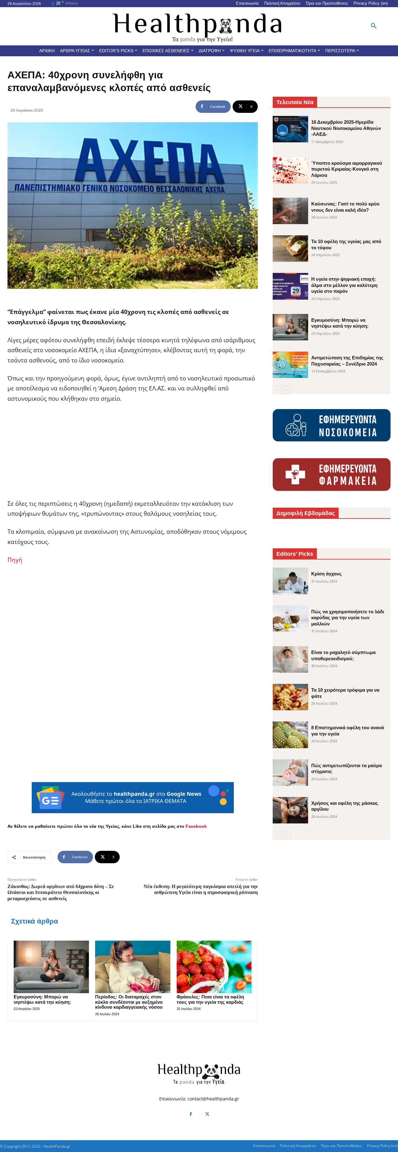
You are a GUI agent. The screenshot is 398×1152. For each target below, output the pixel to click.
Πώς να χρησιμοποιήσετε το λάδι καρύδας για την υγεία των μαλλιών (347, 617)
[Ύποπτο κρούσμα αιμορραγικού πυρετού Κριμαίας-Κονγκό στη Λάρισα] (290, 170)
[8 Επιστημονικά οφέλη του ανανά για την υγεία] (290, 734)
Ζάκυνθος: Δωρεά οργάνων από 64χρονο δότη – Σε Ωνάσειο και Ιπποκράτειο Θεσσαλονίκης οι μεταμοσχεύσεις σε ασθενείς (60, 892)
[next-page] (286, 390)
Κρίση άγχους (326, 573)
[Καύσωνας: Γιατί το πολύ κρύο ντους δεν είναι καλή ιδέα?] (290, 211)
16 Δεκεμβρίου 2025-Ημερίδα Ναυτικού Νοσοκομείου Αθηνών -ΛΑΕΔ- (346, 128)
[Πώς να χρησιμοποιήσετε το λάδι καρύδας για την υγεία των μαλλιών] (290, 619)
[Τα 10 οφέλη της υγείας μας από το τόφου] (290, 248)
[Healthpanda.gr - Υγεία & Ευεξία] (199, 26)
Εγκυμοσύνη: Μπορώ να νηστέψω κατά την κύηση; (42, 999)
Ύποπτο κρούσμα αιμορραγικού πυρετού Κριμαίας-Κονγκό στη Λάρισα (346, 169)
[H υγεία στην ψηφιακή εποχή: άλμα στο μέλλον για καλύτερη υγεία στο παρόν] (290, 286)
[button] (373, 26)
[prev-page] (276, 390)
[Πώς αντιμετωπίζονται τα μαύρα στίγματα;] (290, 772)
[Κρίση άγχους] (290, 581)
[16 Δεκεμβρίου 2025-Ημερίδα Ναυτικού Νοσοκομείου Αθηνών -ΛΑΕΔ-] (290, 129)
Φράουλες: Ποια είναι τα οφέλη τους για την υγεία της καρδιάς (210, 999)
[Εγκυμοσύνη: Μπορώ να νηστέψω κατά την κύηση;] (51, 967)
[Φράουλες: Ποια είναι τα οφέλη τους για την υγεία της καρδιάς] (214, 967)
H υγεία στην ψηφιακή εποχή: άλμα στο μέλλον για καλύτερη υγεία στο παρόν (344, 285)
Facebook (196, 826)
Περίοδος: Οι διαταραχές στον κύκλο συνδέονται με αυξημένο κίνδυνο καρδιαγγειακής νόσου (129, 1002)
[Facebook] (191, 1114)
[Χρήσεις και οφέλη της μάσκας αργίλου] (290, 810)
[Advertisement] (132, 455)
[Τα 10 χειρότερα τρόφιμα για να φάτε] (290, 697)
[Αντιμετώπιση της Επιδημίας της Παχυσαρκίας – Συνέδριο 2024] (290, 365)
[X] (207, 1114)
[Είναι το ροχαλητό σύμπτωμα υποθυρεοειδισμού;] (290, 659)
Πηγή (14, 560)
